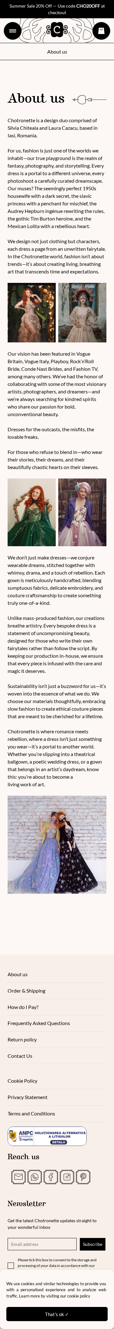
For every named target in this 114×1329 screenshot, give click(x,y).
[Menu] (13, 31)
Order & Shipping (26, 991)
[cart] (101, 31)
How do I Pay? (23, 1007)
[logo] (57, 29)
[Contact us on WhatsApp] (35, 1177)
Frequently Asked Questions (39, 1023)
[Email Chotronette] (18, 1177)
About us (18, 974)
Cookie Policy (22, 1081)
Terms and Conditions (31, 1113)
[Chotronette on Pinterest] (83, 1177)
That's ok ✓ (57, 1314)
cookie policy (78, 1295)
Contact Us (20, 1056)
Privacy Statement (28, 1097)
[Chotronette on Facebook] (51, 1177)
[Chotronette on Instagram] (67, 1177)
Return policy (22, 1039)
